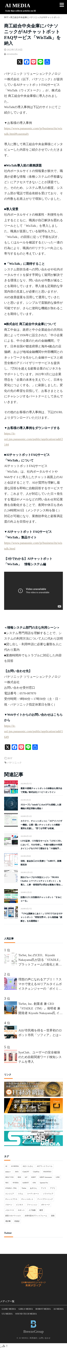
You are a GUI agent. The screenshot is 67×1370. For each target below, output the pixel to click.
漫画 (52, 1216)
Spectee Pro (44, 1183)
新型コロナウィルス (13, 1216)
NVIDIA (16, 1183)
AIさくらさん (28, 1166)
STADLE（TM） (11, 1188)
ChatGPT (26, 1172)
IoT (26, 1177)
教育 (41, 1210)
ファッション (32, 1205)
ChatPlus (36, 1172)
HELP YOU (9, 1177)
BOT (10, 758)
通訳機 (7, 1221)
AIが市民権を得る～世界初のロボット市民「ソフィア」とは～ (40, 1033)
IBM (19, 1177)
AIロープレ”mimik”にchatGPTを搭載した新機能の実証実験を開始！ (41, 806)
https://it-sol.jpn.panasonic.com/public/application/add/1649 (33, 731)
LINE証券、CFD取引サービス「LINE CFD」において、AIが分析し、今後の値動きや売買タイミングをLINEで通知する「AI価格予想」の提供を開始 (42, 845)
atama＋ (8, 1172)
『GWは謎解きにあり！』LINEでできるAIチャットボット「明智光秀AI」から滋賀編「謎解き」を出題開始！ (42, 917)
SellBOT (26, 1183)
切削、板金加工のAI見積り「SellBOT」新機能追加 (41, 863)
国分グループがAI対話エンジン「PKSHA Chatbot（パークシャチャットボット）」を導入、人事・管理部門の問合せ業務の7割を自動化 (42, 881)
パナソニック (14, 762)
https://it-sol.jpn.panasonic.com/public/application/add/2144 (33, 439)
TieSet (24, 1188)
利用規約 (33, 1338)
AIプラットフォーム (44, 1166)
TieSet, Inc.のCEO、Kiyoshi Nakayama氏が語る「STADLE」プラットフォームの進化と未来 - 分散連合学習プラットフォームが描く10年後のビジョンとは (40, 960)
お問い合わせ (45, 1338)
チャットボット (27, 1199)
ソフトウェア (48, 1194)
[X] (19, 62)
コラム (20, 1194)
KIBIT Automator (46, 1177)
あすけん (33, 1188)
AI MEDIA (17, 5)
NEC (7, 1183)
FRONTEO (47, 1172)
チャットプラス (11, 1199)
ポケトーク (45, 1205)
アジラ (43, 1188)
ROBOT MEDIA (43, 1309)
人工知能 (32, 1210)
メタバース (9, 1210)
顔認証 (17, 1221)
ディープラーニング (45, 1199)
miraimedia (12, 54)
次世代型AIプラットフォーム (36, 1216)
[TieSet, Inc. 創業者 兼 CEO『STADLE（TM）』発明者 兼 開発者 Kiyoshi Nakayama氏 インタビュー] (11, 1013)
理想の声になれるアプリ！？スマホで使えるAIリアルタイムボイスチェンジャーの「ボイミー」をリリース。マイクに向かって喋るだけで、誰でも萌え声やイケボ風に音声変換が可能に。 (40, 984)
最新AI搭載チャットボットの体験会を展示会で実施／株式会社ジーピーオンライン (41, 790)
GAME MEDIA (9, 1309)
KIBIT (33, 1177)
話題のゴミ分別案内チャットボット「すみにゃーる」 (41, 899)
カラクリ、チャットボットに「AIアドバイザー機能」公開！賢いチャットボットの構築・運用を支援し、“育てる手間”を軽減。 (41, 825)
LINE (58, 1177)
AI (6, 1166)
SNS (34, 1183)
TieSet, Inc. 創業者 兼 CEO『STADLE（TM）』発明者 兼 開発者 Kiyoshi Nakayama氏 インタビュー (40, 1008)
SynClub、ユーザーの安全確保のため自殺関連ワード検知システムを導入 (40, 1057)
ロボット (21, 1210)
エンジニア (9, 1194)
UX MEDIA (7, 1314)
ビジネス (19, 1205)
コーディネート (33, 1194)
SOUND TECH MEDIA (26, 1314)
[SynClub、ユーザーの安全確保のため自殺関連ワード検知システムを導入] (11, 1062)
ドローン (8, 1205)
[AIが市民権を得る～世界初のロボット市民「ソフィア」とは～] (11, 1037)
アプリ (52, 1188)
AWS (17, 1172)
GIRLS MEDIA (26, 1309)
